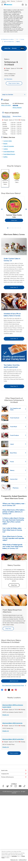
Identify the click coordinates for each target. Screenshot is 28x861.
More (22, 48)
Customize (14, 856)
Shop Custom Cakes (14, 83)
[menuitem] (7, 48)
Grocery (4, 1)
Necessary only (14, 859)
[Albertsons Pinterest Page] (11, 786)
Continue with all (22, 859)
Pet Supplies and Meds (17, 409)
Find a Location (15, 753)
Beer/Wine (17, 453)
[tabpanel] (14, 210)
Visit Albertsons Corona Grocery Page (14, 685)
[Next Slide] (26, 209)
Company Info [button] (5, 774)
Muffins (5, 157)
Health (8, 1)
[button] (22, 4)
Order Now (17, 220)
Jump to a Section (7, 94)
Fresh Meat (17, 426)
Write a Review (17, 107)
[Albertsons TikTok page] (24, 786)
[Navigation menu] (2, 4)
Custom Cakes (7, 141)
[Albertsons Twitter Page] (7, 786)
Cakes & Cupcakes (8, 146)
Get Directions (8, 79)
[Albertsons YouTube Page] (20, 786)
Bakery (17, 470)
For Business (19, 1)
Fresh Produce (17, 435)
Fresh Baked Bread (8, 151)
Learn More (17, 339)
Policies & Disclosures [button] (7, 777)
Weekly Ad (5, 715)
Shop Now (17, 386)
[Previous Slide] (2, 209)
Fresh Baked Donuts (9, 154)
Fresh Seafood (17, 417)
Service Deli (17, 479)
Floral (17, 461)
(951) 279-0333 (6, 105)
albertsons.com (18, 681)
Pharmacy (13, 1)
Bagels (5, 143)
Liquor (17, 444)
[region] (14, 855)
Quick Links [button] (4, 770)
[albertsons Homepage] (8, 5)
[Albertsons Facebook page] (3, 786)
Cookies (5, 149)
